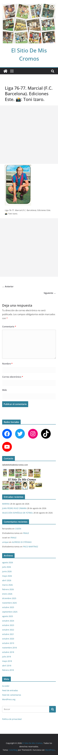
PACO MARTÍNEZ (30, 546)
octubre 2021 (8, 634)
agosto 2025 (7, 616)
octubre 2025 (8, 607)
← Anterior (7, 286)
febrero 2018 (8, 670)
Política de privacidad (12, 719)
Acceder (5, 686)
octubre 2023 (8, 625)
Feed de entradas (10, 690)
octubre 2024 (8, 620)
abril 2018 (6, 665)
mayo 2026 (7, 576)
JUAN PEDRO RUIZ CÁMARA (14, 508)
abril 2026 (6, 580)
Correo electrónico (12, 376)
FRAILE (26, 533)
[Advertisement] (29, 134)
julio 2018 (6, 656)
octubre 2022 (8, 629)
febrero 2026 (8, 589)
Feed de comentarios (11, 695)
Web (4, 390)
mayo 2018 (7, 661)
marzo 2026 (7, 585)
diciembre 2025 (9, 598)
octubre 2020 (8, 638)
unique (5, 542)
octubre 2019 (8, 643)
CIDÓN (18, 528)
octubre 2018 (8, 652)
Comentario (9, 326)
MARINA (6, 503)
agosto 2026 (7, 562)
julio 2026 (6, 567)
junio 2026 (7, 571)
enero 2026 (7, 594)
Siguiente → (50, 293)
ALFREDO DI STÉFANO (22, 542)
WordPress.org (8, 699)
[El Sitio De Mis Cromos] (5, 71)
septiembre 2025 (9, 611)
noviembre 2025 (9, 603)
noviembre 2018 (9, 647)
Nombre (7, 363)
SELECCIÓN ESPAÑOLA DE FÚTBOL (17, 512)
